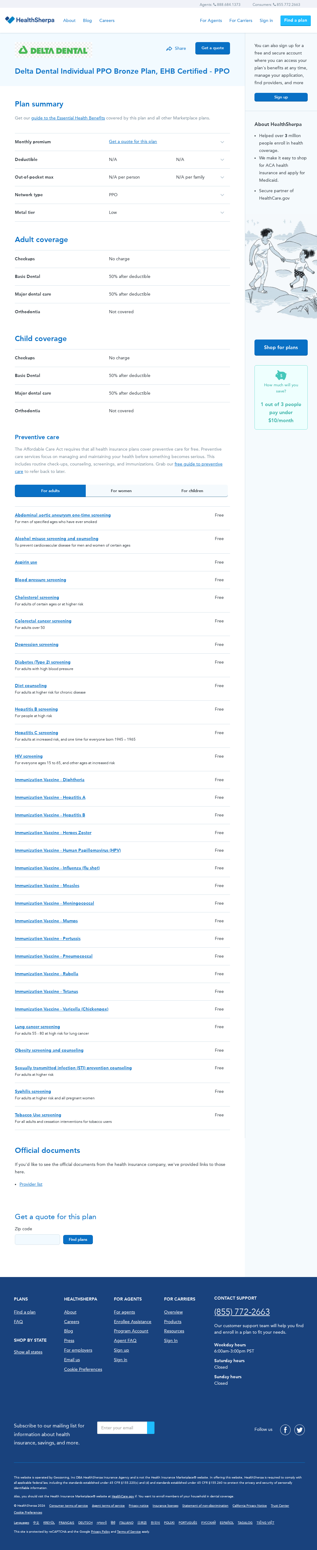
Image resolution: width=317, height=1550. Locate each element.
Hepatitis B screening (36, 709)
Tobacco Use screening (38, 1115)
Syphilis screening (33, 1091)
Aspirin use (26, 562)
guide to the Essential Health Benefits (68, 118)
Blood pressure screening (40, 579)
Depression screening (37, 644)
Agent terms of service (108, 1506)
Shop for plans (281, 347)
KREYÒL (49, 1523)
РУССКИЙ (208, 1523)
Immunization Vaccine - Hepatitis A (50, 797)
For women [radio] (121, 490)
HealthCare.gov (123, 1496)
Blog (87, 20)
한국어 (155, 1523)
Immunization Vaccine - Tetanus (46, 991)
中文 (36, 1523)
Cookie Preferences (83, 1369)
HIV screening (29, 756)
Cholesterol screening (37, 597)
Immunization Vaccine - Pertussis (47, 938)
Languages (21, 1523)
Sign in (266, 20)
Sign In (171, 1340)
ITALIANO (126, 1523)
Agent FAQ (125, 1340)
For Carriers (240, 20)
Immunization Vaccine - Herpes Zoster (53, 832)
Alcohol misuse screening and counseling (56, 538)
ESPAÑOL (227, 1523)
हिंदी (113, 1523)
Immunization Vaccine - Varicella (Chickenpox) (61, 1009)
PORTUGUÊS (188, 1523)
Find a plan (295, 20)
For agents (124, 1312)
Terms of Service (129, 1532)
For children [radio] (192, 490)
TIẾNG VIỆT (265, 1523)
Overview (173, 1312)
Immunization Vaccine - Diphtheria (50, 779)
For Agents (211, 20)
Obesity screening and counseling (49, 1050)
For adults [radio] (50, 490)
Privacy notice (139, 1506)
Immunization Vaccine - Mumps (46, 921)
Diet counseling (31, 685)
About (69, 20)
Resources (174, 1331)
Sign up (281, 97)
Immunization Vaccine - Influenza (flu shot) (57, 868)
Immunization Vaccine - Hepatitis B (50, 815)
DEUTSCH (85, 1523)
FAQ (18, 1321)
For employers (78, 1350)
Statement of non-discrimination (205, 1506)
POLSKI (169, 1523)
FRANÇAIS (66, 1523)
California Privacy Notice (249, 1506)
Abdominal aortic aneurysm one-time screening (63, 515)
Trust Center (280, 1506)
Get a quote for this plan (133, 141)
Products (172, 1321)
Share (180, 48)
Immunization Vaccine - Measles (47, 885)
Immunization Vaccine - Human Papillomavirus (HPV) (68, 850)
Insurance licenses (165, 1506)
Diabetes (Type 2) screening (43, 662)
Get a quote (213, 47)
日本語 (142, 1523)
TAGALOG (245, 1523)
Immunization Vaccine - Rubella (46, 973)
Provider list (31, 1184)
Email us (72, 1359)
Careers (107, 20)
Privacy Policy (100, 1532)
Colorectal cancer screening (43, 621)
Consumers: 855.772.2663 (276, 4)
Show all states (28, 1352)
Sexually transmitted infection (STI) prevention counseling (73, 1068)
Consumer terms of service (68, 1506)
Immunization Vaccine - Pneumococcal (54, 956)
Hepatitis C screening (36, 732)
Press (69, 1340)
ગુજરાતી (102, 1523)
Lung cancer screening (37, 1026)
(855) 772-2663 (242, 1312)
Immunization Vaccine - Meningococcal (54, 903)
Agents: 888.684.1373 (220, 4)
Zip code (23, 1229)
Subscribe (150, 1428)
